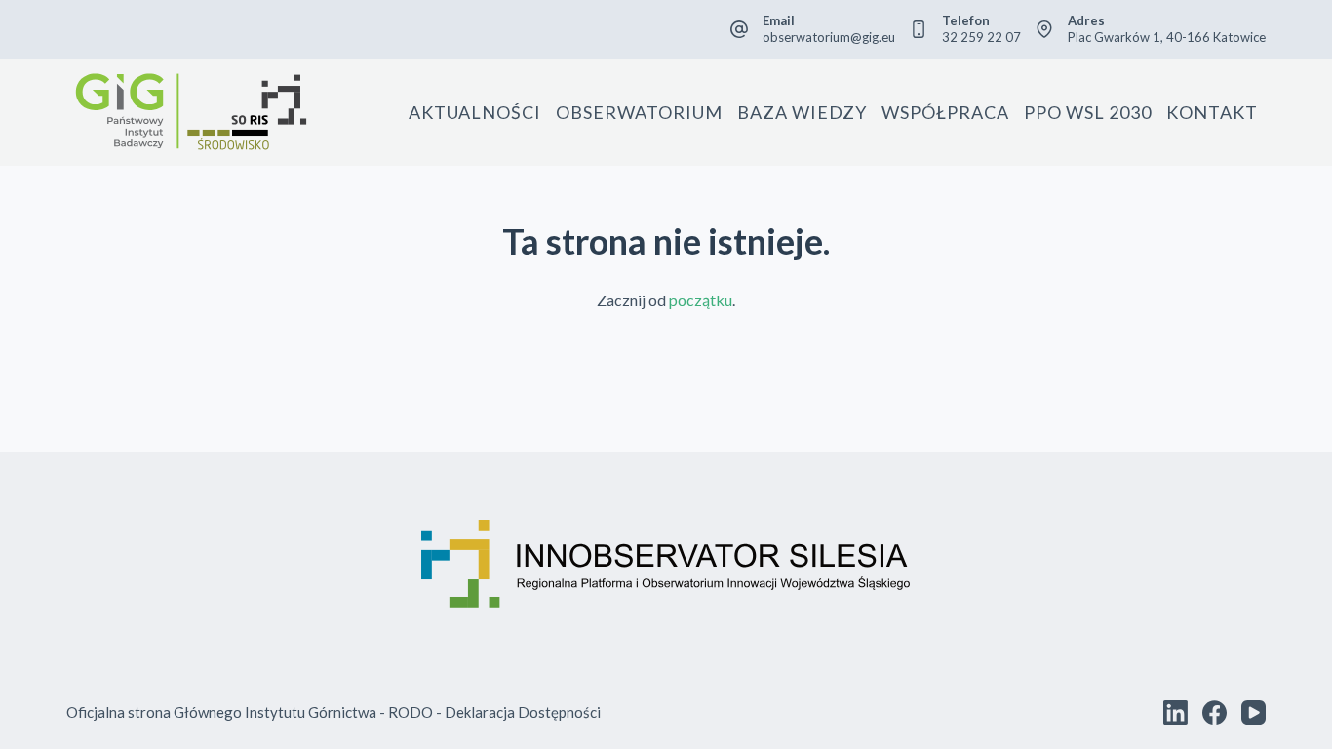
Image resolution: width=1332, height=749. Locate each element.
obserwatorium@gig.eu (829, 37)
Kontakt (1212, 112)
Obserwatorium (639, 112)
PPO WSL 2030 (1088, 112)
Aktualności (475, 112)
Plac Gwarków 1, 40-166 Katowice (1167, 37)
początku (700, 300)
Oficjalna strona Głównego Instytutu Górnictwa (221, 712)
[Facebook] (1214, 712)
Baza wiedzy (802, 112)
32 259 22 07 (981, 37)
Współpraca (945, 112)
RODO (410, 712)
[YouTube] (1253, 712)
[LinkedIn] (1175, 712)
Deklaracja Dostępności (523, 712)
